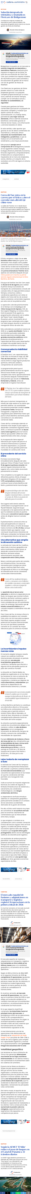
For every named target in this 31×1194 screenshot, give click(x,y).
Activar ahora (11, 62)
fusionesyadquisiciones (9, 1131)
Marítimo (4, 192)
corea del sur (18, 879)
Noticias (3, 9)
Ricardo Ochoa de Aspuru (17, 30)
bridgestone (6, 179)
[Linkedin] (13, 1193)
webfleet (16, 179)
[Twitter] (7, 1193)
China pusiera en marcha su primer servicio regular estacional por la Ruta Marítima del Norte (14, 277)
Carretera (4, 892)
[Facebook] (2, 1193)
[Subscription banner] (15, 873)
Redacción (17, 922)
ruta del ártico (6, 879)
